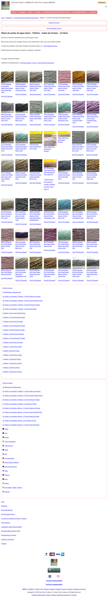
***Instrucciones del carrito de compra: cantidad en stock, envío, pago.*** (49, 184)
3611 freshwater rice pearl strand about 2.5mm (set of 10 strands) (49, 246)
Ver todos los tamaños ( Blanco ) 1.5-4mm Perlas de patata (21, 416)
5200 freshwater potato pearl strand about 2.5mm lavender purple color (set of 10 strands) (78, 120)
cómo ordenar (5, 522)
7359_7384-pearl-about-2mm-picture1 (63, 140)
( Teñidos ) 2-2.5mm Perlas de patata (14, 326)
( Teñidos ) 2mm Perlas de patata (13, 321)
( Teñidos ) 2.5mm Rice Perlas (12, 359)
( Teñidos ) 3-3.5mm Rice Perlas (12, 371)
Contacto (93, 12)
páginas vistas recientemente (61, 595)
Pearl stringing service (80, 12)
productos (9, 18)
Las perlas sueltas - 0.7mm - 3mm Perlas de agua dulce (37, 63)
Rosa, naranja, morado (11, 462)
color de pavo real (11, 466)
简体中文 (31, 589)
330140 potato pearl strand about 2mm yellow (35, 146)
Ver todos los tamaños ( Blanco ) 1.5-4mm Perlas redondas (21, 425)
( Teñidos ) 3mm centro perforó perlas (14, 313)
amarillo (7, 491)
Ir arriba (48, 595)
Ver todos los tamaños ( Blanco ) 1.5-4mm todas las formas (21, 408)
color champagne (10, 441)
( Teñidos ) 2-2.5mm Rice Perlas (12, 355)
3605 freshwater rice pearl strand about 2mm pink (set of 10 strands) (6, 274)
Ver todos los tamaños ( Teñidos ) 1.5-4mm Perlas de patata (21, 305)
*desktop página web (38, 595)
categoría (22, 12)
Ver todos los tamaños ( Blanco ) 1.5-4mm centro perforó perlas (22, 412)
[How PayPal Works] (54, 555)
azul (6, 433)
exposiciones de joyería (8, 535)
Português (76, 589)
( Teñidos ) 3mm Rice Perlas (11, 367)
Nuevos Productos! (6, 510)
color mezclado (9, 458)
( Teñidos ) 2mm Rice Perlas (11, 351)
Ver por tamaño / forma (54, 28)
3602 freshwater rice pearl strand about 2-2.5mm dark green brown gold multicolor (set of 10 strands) (35, 218)
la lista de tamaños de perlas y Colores (56, 12)
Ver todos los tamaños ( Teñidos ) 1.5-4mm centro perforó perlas (22, 300)
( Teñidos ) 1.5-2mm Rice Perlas (12, 346)
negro (6, 429)
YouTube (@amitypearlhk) (54, 584)
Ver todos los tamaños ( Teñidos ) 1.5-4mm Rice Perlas (19, 309)
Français (64, 589)
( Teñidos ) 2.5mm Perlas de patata (13, 334)
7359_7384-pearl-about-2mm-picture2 (49, 149)
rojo (6, 479)
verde (6, 450)
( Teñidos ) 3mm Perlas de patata (13, 342)
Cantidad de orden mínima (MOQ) (11, 527)
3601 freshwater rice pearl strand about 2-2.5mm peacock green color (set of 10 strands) (21, 218)
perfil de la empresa (7, 539)
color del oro (9, 446)
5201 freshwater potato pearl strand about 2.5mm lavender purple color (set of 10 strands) (92, 120)
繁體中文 (25, 589)
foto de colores (7, 288)
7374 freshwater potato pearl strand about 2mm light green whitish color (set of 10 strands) (7, 179)
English (52, 589)
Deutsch (46, 589)
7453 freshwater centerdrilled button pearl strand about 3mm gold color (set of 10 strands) (7, 90)
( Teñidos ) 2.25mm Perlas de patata (14, 330)
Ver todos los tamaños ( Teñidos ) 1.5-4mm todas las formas (21, 296)
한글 (41, 589)
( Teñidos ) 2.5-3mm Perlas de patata (14, 338)
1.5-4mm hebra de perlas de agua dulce (25, 18)
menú (14, 12)
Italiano (70, 589)
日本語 (37, 589)
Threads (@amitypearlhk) (54, 580)
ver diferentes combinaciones (12, 292)
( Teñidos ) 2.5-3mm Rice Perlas (12, 363)
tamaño (38, 12)
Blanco (7, 483)
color (30, 12)
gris (6, 454)
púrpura (7, 475)
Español (58, 589)
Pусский (83, 589)
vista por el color (54, 22)
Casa (2, 18)
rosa (6, 471)
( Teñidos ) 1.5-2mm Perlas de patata (14, 317)
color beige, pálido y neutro (13, 487)
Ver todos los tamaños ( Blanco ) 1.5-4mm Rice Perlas (19, 420)
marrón (7, 437)
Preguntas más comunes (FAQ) (10, 531)
